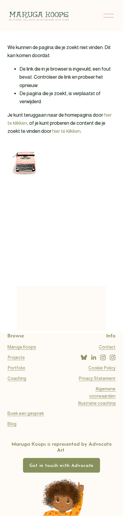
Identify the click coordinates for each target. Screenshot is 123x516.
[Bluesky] (84, 357)
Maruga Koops (21, 346)
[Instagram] (103, 357)
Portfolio (16, 367)
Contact (107, 346)
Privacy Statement (97, 378)
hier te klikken (66, 131)
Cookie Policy (102, 367)
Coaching (16, 378)
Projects (16, 357)
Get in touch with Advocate (61, 465)
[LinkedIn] (93, 357)
